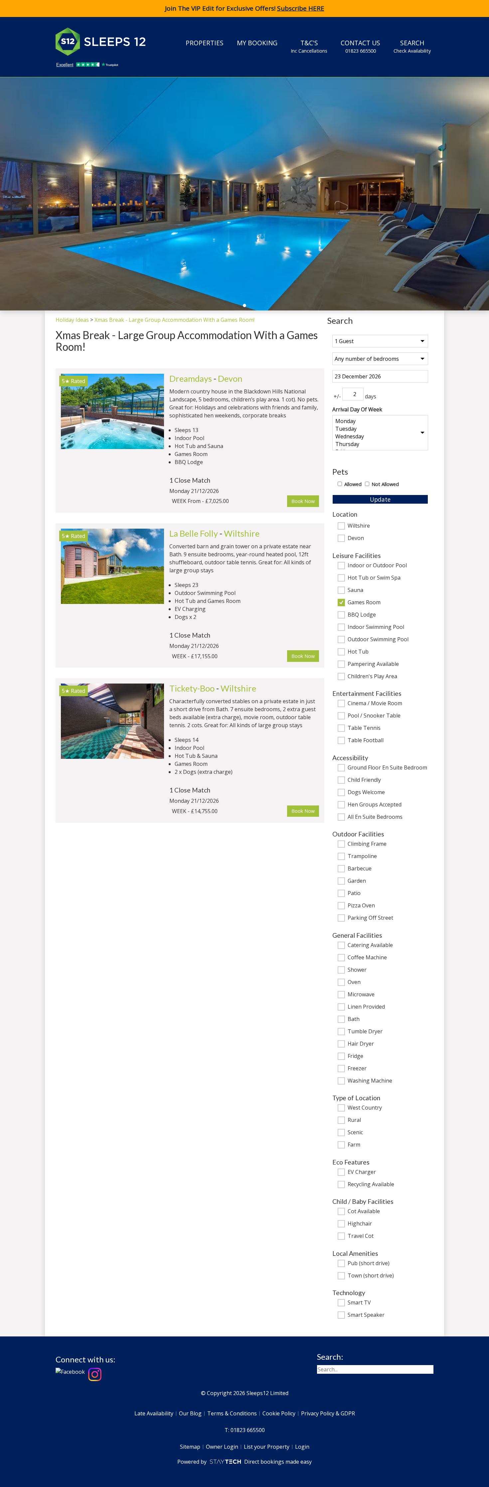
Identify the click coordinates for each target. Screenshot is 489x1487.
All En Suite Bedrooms (375, 817)
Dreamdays (190, 378)
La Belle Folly (193, 533)
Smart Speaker (366, 1315)
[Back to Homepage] (105, 41)
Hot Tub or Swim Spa (374, 578)
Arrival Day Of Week (357, 409)
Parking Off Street (370, 918)
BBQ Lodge (362, 615)
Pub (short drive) (369, 1263)
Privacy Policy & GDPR (328, 1413)
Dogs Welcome (366, 792)
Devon (356, 538)
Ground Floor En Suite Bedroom (387, 767)
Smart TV (359, 1302)
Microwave (361, 994)
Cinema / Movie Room (375, 703)
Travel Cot (361, 1236)
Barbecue (360, 868)
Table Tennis (364, 728)
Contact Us (360, 46)
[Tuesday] (380, 429)
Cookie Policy (278, 1413)
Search (412, 46)
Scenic (355, 1132)
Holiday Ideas (72, 319)
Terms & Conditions (232, 1413)
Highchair (360, 1224)
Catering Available (370, 945)
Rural (354, 1120)
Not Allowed (385, 484)
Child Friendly (364, 780)
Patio (354, 893)
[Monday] (380, 421)
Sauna (355, 590)
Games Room (364, 602)
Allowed (353, 484)
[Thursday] (380, 444)
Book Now (303, 501)
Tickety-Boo (192, 688)
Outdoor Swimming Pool (378, 639)
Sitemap (190, 1446)
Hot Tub (358, 652)
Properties (205, 42)
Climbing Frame (367, 844)
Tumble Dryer (365, 1031)
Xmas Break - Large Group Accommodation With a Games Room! (174, 319)
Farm (354, 1145)
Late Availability (153, 1413)
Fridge (355, 1056)
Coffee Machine (367, 957)
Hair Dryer (361, 1044)
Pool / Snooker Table (374, 716)
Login (302, 1446)
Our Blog (190, 1413)
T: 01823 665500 (245, 1430)
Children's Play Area (372, 676)
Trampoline (362, 856)
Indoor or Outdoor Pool (377, 565)
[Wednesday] (380, 436)
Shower (357, 970)
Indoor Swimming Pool (376, 627)
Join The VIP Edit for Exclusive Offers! (244, 8)
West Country (365, 1108)
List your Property (266, 1446)
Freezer (357, 1068)
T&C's (309, 46)
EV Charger (362, 1172)
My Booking (257, 42)
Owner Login (222, 1446)
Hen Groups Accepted (375, 804)
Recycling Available (371, 1184)
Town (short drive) (371, 1275)
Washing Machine (370, 1081)
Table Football (366, 740)
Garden (357, 881)
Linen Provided (366, 1007)
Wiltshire (359, 526)
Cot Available (364, 1211)
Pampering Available (373, 664)
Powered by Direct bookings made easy (244, 1461)
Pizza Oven (361, 905)
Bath (354, 1019)
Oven (354, 982)
